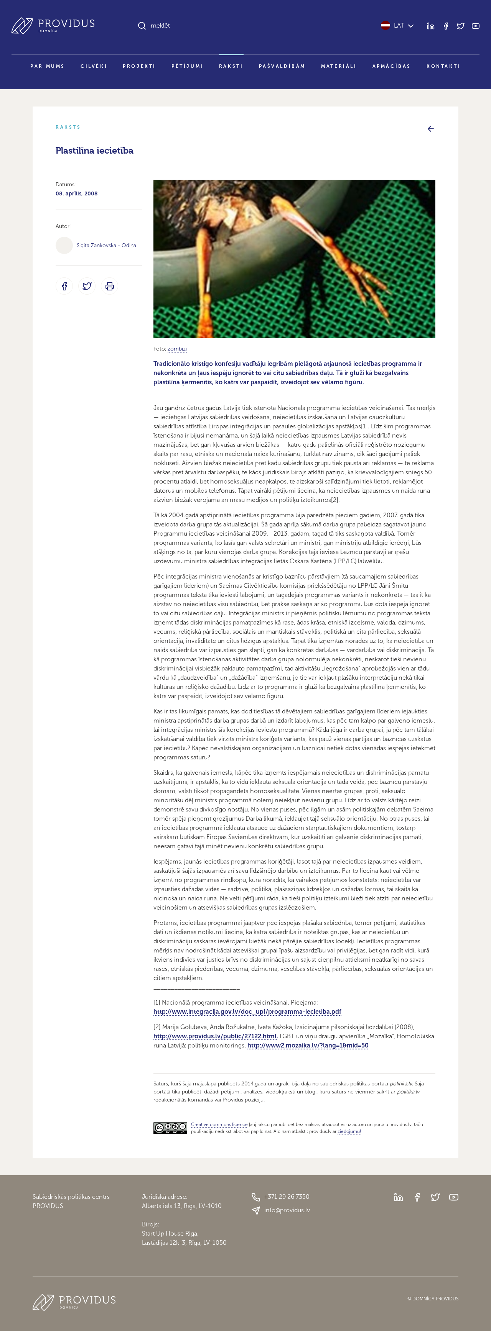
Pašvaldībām (282, 66)
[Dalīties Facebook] (64, 286)
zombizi (177, 349)
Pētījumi (187, 66)
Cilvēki (94, 66)
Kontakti (444, 66)
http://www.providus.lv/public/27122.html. (215, 1036)
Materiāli (339, 66)
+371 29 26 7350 (287, 1196)
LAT (399, 25)
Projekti (139, 66)
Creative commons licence (219, 1124)
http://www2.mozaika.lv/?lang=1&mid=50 (308, 1045)
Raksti (231, 66)
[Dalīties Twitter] (87, 286)
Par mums (47, 66)
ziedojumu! (349, 1131)
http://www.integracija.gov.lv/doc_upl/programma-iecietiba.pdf (247, 1011)
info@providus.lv (287, 1210)
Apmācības (391, 66)
